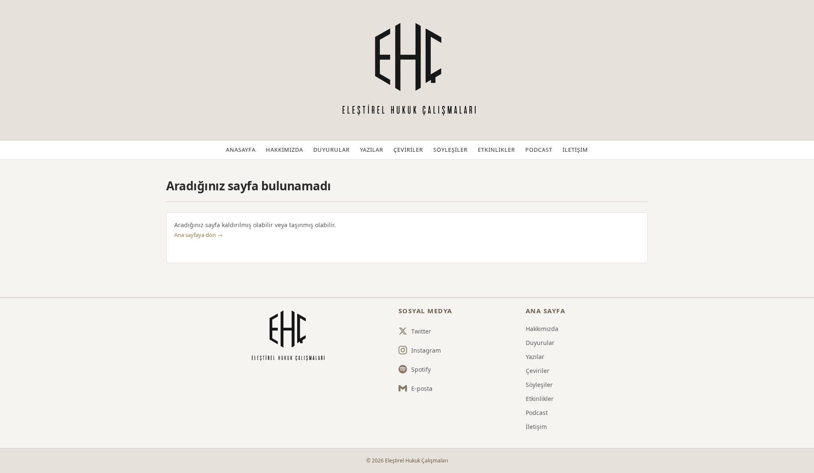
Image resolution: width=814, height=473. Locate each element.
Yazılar (371, 149)
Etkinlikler (496, 149)
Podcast (538, 149)
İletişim (575, 149)
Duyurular (331, 149)
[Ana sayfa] (287, 336)
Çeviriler (408, 149)
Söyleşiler (450, 149)
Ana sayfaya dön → (198, 235)
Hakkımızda (284, 149)
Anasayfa (241, 149)
